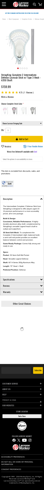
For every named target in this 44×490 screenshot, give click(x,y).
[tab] (22, 199)
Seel (35, 151)
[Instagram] (29, 440)
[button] (17, 68)
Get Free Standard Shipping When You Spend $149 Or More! (22, 13)
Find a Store (22, 416)
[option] (5, 110)
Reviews (6, 285)
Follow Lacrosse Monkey (22, 436)
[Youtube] (24, 440)
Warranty (7, 292)
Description (7, 198)
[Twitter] (18, 440)
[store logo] (20, 4)
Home (4, 19)
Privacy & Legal (9, 400)
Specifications (9, 279)
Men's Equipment (14, 19)
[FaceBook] (14, 440)
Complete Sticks (27, 19)
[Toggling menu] (4, 4)
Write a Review (7, 96)
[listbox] (22, 111)
